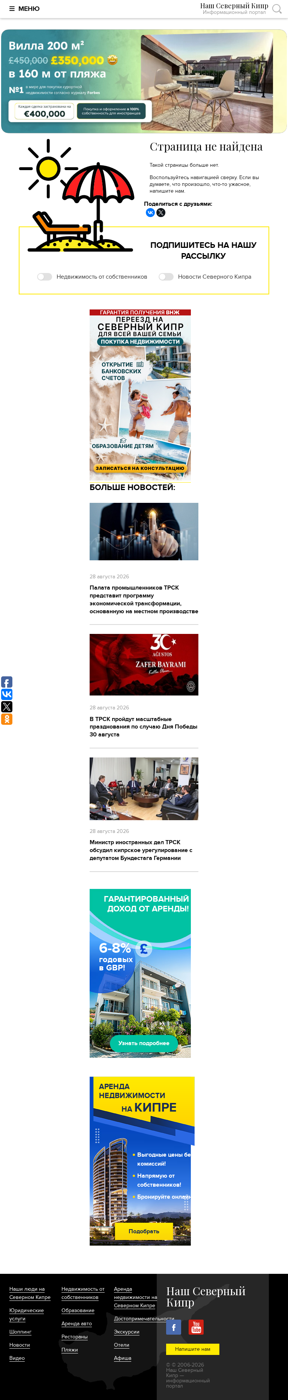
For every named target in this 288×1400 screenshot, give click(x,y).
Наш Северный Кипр (234, 8)
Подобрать (144, 1231)
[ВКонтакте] (150, 212)
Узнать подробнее (144, 1043)
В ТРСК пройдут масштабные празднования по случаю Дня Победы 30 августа (143, 727)
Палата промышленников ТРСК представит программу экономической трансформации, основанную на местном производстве (144, 599)
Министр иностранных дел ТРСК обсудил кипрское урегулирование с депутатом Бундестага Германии (141, 850)
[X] (160, 212)
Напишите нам (192, 1349)
